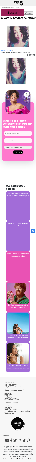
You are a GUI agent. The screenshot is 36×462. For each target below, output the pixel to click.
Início (3, 50)
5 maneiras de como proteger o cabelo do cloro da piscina (18, 336)
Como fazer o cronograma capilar (17, 411)
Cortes (6, 396)
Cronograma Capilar (11, 399)
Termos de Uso (27, 459)
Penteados (8, 397)
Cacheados (8, 407)
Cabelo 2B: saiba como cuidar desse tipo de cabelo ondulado (18, 255)
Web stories (9, 413)
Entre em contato (10, 384)
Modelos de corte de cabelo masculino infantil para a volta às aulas (18, 224)
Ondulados (8, 406)
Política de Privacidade (12, 459)
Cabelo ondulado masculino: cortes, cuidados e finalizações (18, 306)
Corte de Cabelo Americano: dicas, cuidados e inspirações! (18, 194)
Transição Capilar (10, 398)
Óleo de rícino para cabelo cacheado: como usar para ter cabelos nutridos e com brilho (18, 366)
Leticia (9, 50)
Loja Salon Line (9, 386)
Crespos (7, 408)
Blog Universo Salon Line (13, 387)
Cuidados (7, 393)
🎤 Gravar (28, 13)
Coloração (8, 394)
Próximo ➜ (18, 152)
